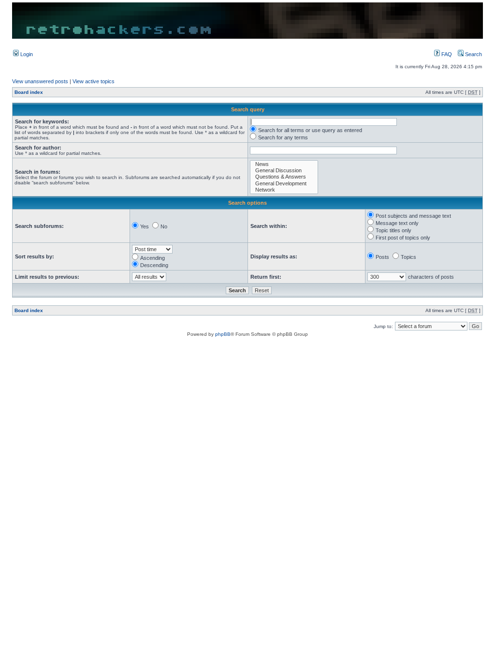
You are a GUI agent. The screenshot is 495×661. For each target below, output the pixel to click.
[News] (284, 164)
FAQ (446, 54)
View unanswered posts (40, 81)
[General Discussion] (284, 170)
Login (26, 54)
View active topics (94, 81)
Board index (29, 92)
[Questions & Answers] (284, 177)
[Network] (284, 190)
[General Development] (284, 183)
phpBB (223, 334)
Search (473, 54)
